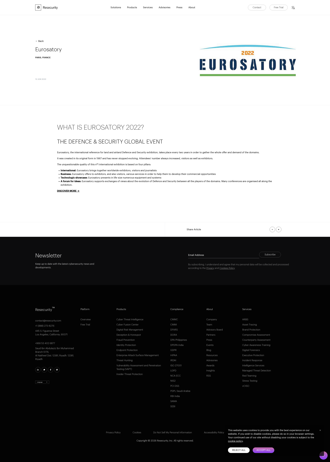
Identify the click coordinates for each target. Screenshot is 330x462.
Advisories (164, 7)
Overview (85, 319)
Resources (212, 355)
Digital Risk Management (129, 330)
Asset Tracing (249, 324)
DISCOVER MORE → (68, 191)
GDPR (173, 350)
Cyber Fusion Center (127, 324)
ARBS (245, 319)
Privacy (210, 268)
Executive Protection (253, 355)
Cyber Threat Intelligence (129, 319)
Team (209, 324)
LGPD (173, 370)
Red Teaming (249, 376)
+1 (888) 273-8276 (44, 326)
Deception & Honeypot (128, 335)
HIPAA (173, 355)
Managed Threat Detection (256, 370)
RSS (208, 376)
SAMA (173, 401)
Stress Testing (249, 381)
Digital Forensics (251, 350)
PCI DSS (174, 386)
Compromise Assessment (256, 335)
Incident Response (252, 360)
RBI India (175, 396)
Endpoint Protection (127, 350)
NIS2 (172, 381)
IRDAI (173, 360)
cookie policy (235, 441)
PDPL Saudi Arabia (180, 391)
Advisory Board (214, 330)
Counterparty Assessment (256, 340)
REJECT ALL (239, 450)
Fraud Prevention (125, 340)
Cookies (137, 432)
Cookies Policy (227, 268)
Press (209, 340)
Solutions (116, 7)
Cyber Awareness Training (256, 345)
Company (211, 319)
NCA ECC (175, 376)
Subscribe (270, 254)
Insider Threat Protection (129, 374)
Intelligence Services (253, 365)
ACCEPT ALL (263, 450)
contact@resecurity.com (48, 321)
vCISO (245, 386)
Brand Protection (251, 330)
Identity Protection (126, 345)
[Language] (293, 7)
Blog (208, 350)
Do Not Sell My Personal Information (172, 432)
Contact (257, 7)
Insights (210, 370)
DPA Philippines (178, 340)
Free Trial (278, 7)
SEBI (172, 406)
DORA (173, 335)
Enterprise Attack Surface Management (137, 355)
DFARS (174, 330)
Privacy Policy (113, 432)
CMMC (174, 319)
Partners (210, 335)
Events (210, 345)
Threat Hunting (124, 360)
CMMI (173, 324)
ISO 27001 (176, 365)
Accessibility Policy (214, 432)
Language (42, 382)
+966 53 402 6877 (45, 343)
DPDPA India (177, 345)
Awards (210, 365)
